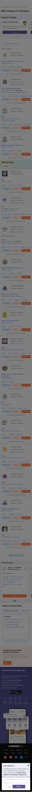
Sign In (19, 786)
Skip (9, 786)
